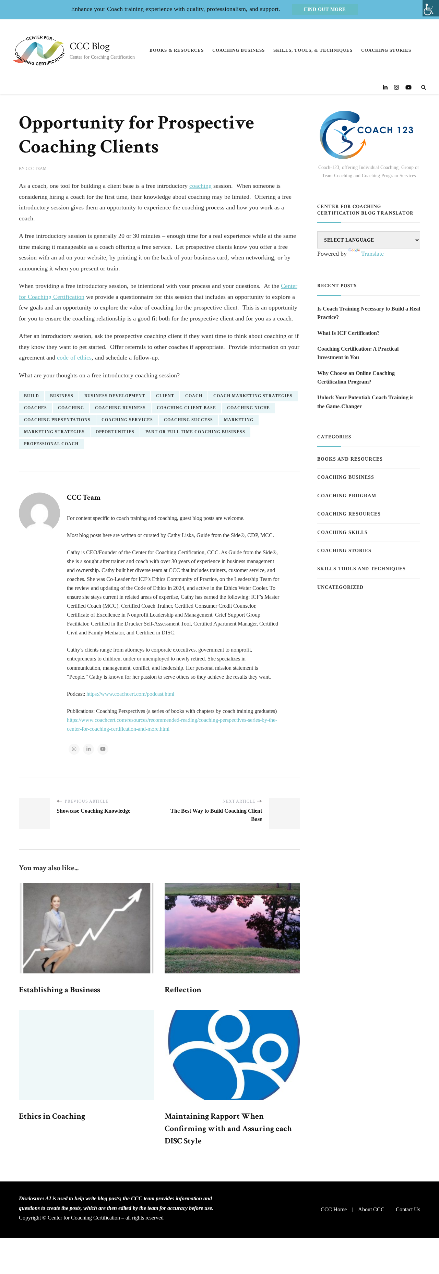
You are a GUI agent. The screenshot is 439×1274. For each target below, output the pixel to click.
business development (114, 395)
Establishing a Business (59, 989)
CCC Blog (90, 46)
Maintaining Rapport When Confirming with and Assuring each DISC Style (228, 1128)
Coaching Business (238, 50)
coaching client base (186, 407)
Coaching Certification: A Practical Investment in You (358, 353)
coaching (200, 185)
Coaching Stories (386, 50)
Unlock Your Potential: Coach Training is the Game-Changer (365, 402)
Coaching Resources (349, 514)
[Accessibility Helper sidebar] (431, 8)
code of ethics (74, 357)
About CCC (371, 1209)
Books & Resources (177, 50)
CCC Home (334, 1209)
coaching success (188, 419)
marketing (238, 419)
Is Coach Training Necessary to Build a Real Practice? (368, 313)
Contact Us (408, 1209)
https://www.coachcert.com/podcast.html (130, 694)
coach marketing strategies (253, 395)
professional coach (51, 443)
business (61, 395)
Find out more (325, 9)
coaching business (120, 407)
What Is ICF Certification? (348, 333)
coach (193, 395)
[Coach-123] (368, 134)
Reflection (183, 989)
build (31, 395)
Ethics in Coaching (52, 1116)
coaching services (127, 419)
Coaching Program (346, 495)
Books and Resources (350, 459)
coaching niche (248, 407)
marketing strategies (54, 431)
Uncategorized (340, 587)
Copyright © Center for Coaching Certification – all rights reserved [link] (91, 1218)
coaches (35, 407)
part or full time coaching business (195, 431)
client (165, 395)
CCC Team (36, 168)
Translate (372, 253)
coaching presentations (57, 419)
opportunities (115, 431)
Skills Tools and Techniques (361, 568)
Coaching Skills (342, 532)
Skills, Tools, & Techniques (313, 50)
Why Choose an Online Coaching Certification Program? (356, 377)
